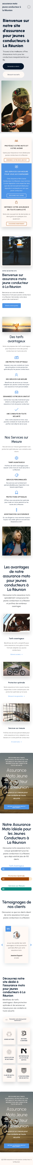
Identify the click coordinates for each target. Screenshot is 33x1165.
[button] (2, 945)
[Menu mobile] (29, 7)
